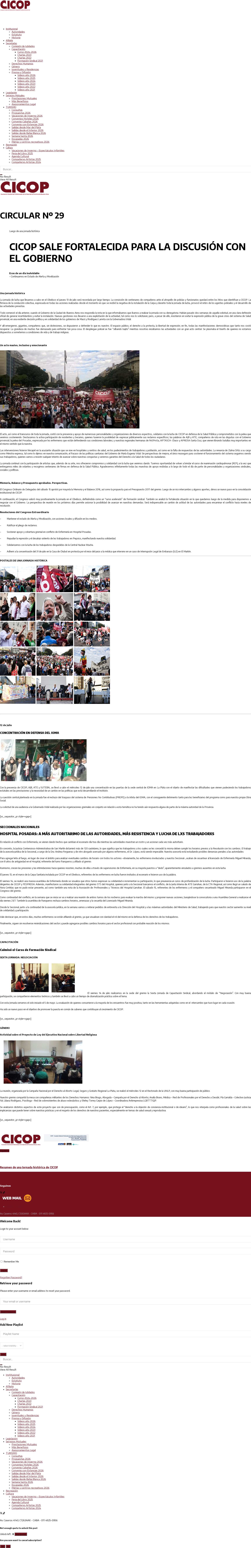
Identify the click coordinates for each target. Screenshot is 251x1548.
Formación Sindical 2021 (30, 60)
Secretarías (11, 43)
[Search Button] (1, 174)
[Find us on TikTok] (4, 1513)
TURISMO (11, 107)
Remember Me (11, 1261)
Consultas (17, 110)
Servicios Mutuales (15, 95)
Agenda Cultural (20, 156)
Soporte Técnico (14, 1206)
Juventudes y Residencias (25, 69)
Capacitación (18, 49)
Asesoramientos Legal (24, 104)
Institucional (12, 28)
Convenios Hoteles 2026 (25, 118)
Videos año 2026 (26, 75)
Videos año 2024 (26, 81)
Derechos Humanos (22, 63)
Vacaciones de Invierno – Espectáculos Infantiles (38, 150)
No (8, 1546)
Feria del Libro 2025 (22, 153)
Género (16, 66)
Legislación (11, 92)
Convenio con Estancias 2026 (28, 124)
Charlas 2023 (24, 54)
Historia (16, 37)
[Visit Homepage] (15, 10)
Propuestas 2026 (21, 112)
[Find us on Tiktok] (4, 1192)
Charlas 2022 (24, 57)
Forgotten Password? (11, 1277)
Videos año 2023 (26, 83)
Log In (3, 1318)
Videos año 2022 (26, 86)
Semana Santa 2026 (22, 136)
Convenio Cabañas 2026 (25, 121)
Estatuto (17, 34)
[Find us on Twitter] (1, 1192)
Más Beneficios (20, 101)
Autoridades (18, 31)
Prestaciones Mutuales (24, 98)
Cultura (9, 147)
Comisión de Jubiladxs (23, 46)
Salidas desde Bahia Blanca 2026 (29, 133)
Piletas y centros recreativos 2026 (30, 141)
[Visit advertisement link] (53, 23)
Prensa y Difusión (21, 72)
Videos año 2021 (26, 89)
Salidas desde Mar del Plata (26, 127)
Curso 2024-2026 (26, 52)
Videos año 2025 (26, 78)
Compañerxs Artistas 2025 (26, 159)
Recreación (11, 144)
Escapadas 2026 (20, 139)
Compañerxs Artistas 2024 (26, 162)
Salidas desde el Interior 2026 (27, 130)
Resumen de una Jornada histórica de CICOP (29, 1167)
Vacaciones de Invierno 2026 (27, 115)
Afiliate (9, 40)
